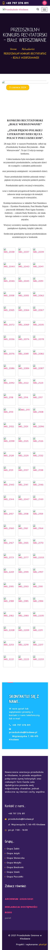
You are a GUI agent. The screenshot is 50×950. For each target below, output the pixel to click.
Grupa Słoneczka (15, 858)
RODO (8, 912)
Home (13, 49)
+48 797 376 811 (17, 3)
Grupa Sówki (13, 872)
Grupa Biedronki (15, 867)
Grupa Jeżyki (13, 853)
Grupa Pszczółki (15, 876)
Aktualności (28, 49)
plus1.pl (42, 944)
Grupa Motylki (14, 862)
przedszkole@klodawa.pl (23, 732)
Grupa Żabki (13, 848)
